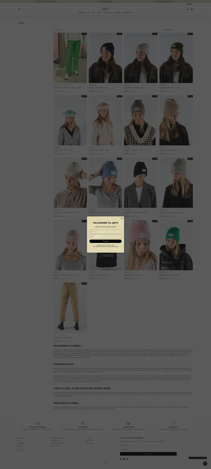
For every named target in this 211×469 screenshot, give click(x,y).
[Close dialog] (122, 218)
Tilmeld (105, 241)
